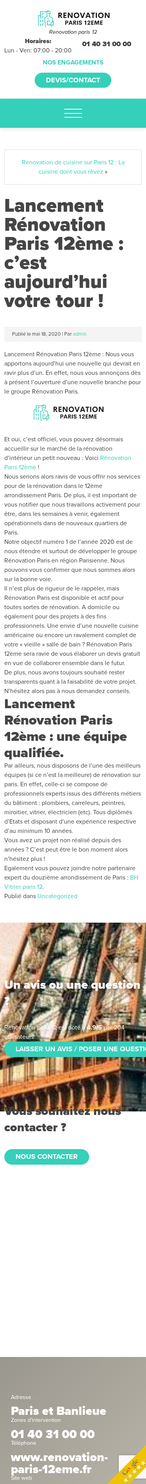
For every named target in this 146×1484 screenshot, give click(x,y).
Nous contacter (47, 1156)
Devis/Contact (73, 80)
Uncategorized (57, 896)
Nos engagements (73, 62)
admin (79, 334)
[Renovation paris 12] (73, 18)
